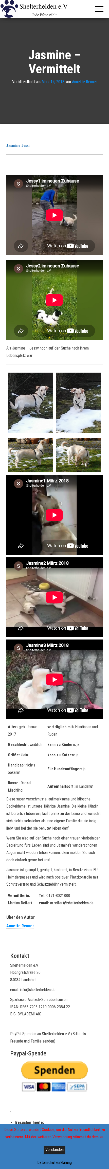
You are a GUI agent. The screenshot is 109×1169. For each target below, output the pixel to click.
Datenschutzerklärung (54, 1162)
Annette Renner (84, 81)
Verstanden (54, 1149)
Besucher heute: (30, 1122)
